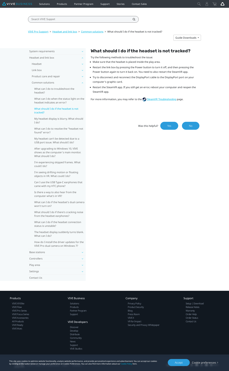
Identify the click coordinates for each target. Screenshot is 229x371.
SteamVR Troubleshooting (161, 99)
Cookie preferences (204, 362)
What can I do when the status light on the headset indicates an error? (59, 100)
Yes (169, 126)
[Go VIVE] (222, 4)
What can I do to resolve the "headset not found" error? (58, 130)
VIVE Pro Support (38, 31)
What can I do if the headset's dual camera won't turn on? (59, 204)
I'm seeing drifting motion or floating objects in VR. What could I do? (56, 174)
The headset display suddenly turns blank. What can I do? (59, 234)
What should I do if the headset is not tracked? (56, 110)
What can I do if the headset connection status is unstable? (57, 224)
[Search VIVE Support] (132, 19)
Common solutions (92, 31)
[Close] (199, 4)
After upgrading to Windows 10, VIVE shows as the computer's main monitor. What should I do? (57, 152)
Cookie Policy (126, 363)
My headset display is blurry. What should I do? (58, 120)
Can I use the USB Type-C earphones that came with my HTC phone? (58, 184)
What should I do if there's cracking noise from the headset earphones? (58, 214)
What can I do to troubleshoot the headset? (54, 90)
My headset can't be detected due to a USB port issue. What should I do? (56, 140)
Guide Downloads (186, 37)
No (190, 126)
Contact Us (35, 277)
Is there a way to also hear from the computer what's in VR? (55, 194)
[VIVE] (17, 4)
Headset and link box (64, 31)
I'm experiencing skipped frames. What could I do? (57, 164)
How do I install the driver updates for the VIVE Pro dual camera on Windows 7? (59, 243)
